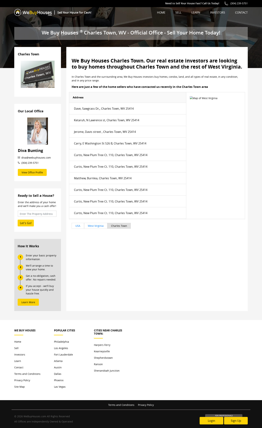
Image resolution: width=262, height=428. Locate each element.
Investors (217, 12)
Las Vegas (60, 386)
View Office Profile (32, 172)
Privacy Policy (22, 380)
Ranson (98, 364)
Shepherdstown (103, 357)
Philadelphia (61, 341)
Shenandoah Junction (107, 370)
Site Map (19, 386)
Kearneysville (102, 351)
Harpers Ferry (102, 345)
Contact (241, 12)
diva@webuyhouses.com (36, 157)
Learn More (28, 302)
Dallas (57, 374)
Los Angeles (61, 348)
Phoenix (58, 380)
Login (211, 421)
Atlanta (58, 361)
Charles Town (119, 225)
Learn (195, 12)
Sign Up (236, 421)
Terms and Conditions (27, 374)
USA (77, 225)
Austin (58, 367)
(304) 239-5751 (239, 3)
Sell (178, 12)
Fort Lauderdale (63, 354)
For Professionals (224, 415)
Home (161, 12)
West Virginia (96, 225)
